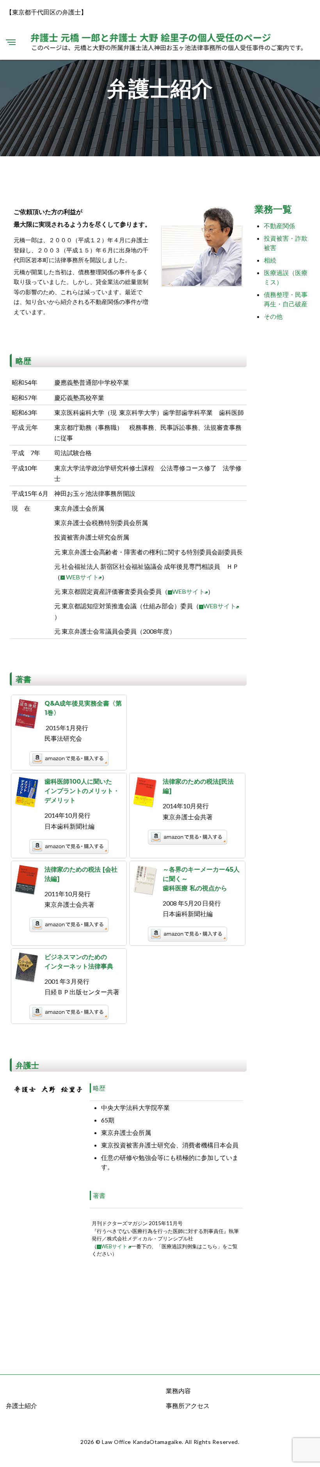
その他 (273, 316)
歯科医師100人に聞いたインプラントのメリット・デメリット (81, 791)
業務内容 (178, 1390)
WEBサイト (82, 577)
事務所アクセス (188, 1405)
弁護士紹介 (21, 1405)
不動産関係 (279, 225)
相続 (270, 260)
